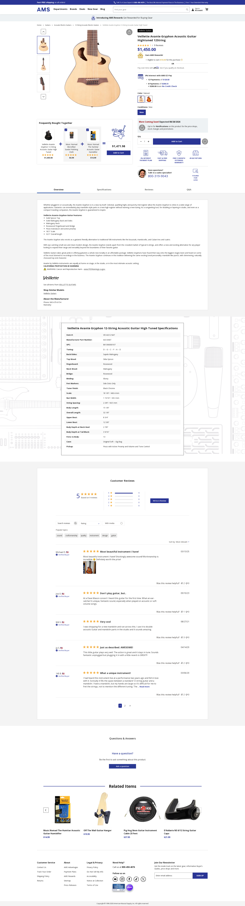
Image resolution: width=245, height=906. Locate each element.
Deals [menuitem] (82, 9)
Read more (145, 686)
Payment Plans (70, 872)
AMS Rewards (69, 876)
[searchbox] (64, 523)
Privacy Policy (92, 867)
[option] (141, 99)
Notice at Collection (95, 880)
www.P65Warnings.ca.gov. (94, 269)
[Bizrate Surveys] (121, 889)
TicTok (136, 879)
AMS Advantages (71, 867)
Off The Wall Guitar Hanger (98, 830)
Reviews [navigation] (149, 189)
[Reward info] (182, 60)
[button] (206, 9)
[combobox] (151, 9)
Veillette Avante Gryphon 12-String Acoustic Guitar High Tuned (48, 148)
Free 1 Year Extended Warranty (197, 2)
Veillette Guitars (145, 30)
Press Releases (70, 885)
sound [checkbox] (59, 535)
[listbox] (173, 99)
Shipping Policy (43, 876)
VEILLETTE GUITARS (67, 284)
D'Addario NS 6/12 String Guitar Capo (180, 832)
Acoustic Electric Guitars (62, 25)
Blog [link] (102, 9)
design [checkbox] (105, 535)
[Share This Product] (129, 32)
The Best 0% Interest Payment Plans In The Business (165, 2)
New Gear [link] (93, 9)
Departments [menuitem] (60, 9)
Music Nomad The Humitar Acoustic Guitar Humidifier (93, 148)
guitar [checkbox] (113, 535)
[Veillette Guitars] (51, 282)
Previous (45, 810)
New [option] (142, 112)
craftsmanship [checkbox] (71, 535)
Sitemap (67, 880)
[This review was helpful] (182, 583)
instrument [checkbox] (94, 535)
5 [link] (150, 45)
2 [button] (124, 705)
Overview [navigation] (59, 189)
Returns (40, 880)
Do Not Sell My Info (95, 872)
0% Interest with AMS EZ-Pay (158, 75)
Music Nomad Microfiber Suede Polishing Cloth (71, 148)
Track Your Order (44, 872)
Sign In (199, 9)
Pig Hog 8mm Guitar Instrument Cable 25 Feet (140, 832)
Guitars (47, 25)
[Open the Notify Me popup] (142, 128)
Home (39, 25)
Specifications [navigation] (104, 189)
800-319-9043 (158, 176)
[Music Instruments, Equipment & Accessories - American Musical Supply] (43, 9)
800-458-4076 (128, 867)
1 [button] (120, 705)
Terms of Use (92, 885)
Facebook (129, 879)
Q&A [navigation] (189, 189)
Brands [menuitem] (73, 9)
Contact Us (41, 867)
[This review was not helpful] (186, 583)
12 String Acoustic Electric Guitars (87, 25)
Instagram (122, 879)
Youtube (115, 879)
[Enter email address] (175, 875)
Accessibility (92, 876)
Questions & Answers (122, 738)
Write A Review (159, 501)
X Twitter (143, 879)
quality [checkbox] (83, 535)
